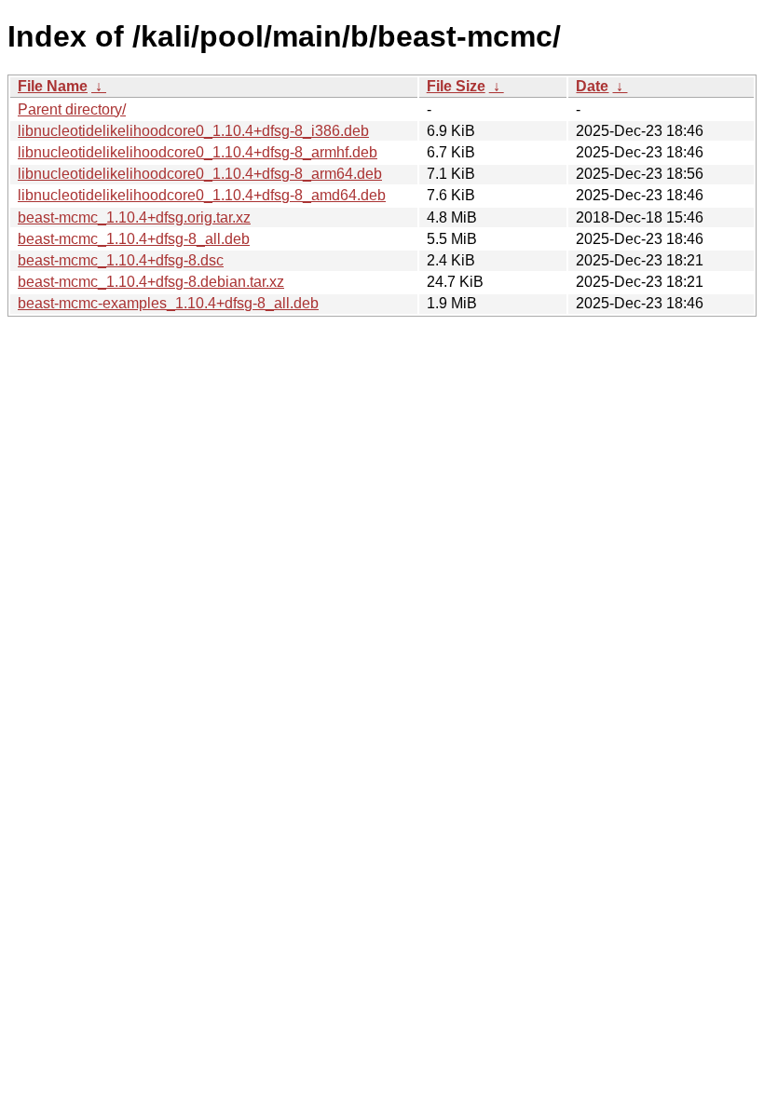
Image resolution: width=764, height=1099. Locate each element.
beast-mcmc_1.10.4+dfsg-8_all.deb (134, 239)
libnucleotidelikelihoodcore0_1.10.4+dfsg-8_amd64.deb (202, 195)
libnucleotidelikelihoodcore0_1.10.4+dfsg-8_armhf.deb (197, 152)
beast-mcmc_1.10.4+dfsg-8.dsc (121, 260)
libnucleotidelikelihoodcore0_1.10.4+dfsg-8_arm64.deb (200, 174)
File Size (456, 86)
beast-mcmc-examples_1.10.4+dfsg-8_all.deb (168, 303)
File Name (53, 86)
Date (592, 86)
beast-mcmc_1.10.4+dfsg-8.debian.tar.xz (151, 282)
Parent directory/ (72, 109)
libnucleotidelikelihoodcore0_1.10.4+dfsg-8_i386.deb (193, 131)
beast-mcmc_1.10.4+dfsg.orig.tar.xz (134, 217)
